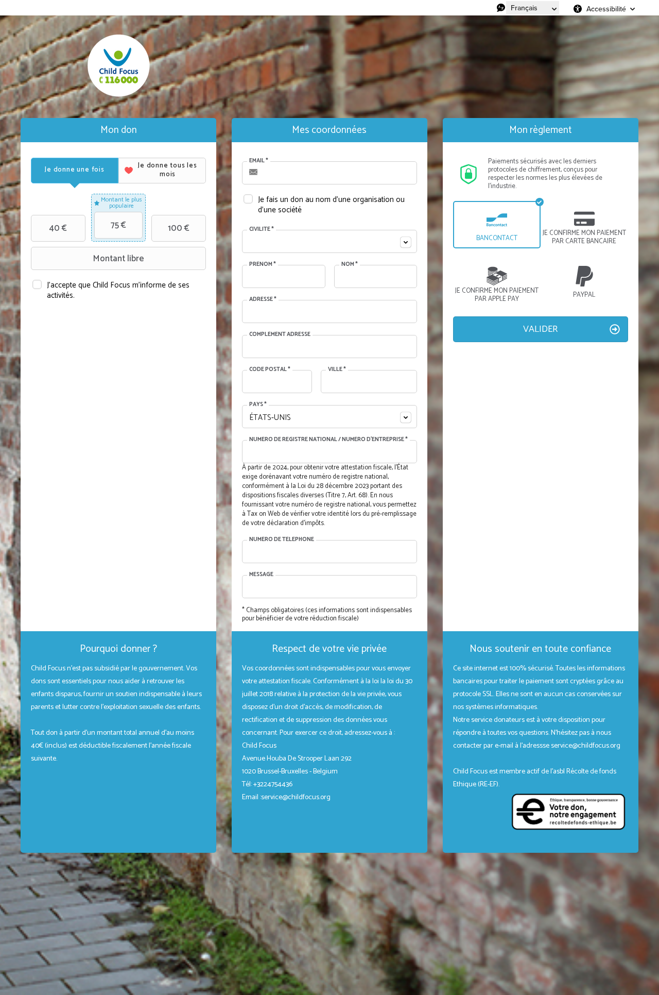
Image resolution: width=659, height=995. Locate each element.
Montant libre (118, 258)
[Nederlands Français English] (532, 7)
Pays (258, 405)
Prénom (262, 264)
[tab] (74, 170)
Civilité (261, 229)
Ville (337, 370)
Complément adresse (279, 335)
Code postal (269, 370)
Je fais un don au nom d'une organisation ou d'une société (331, 204)
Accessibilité (606, 9)
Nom (349, 264)
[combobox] (329, 241)
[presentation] (74, 170)
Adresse (262, 299)
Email (258, 161)
